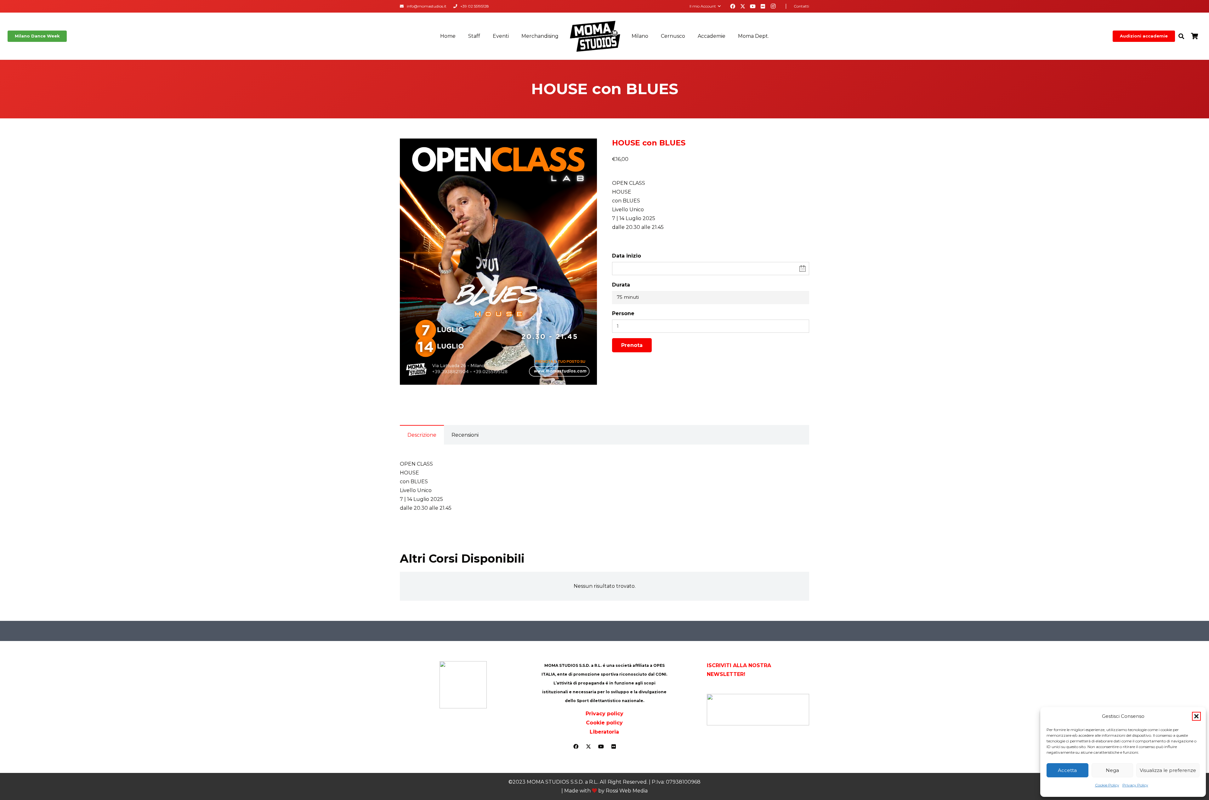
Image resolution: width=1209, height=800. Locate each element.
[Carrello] (1194, 36)
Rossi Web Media (627, 791)
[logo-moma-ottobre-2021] (595, 36)
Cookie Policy (1107, 785)
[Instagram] (773, 6)
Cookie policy (604, 723)
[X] (743, 6)
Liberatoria (604, 732)
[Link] (402, 6)
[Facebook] (733, 6)
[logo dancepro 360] (758, 709)
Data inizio (626, 256)
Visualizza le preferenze (1168, 770)
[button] (1196, 716)
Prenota (632, 345)
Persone (623, 313)
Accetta (1067, 770)
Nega (1112, 770)
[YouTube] (753, 6)
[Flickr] (763, 6)
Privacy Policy (1135, 785)
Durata (621, 285)
